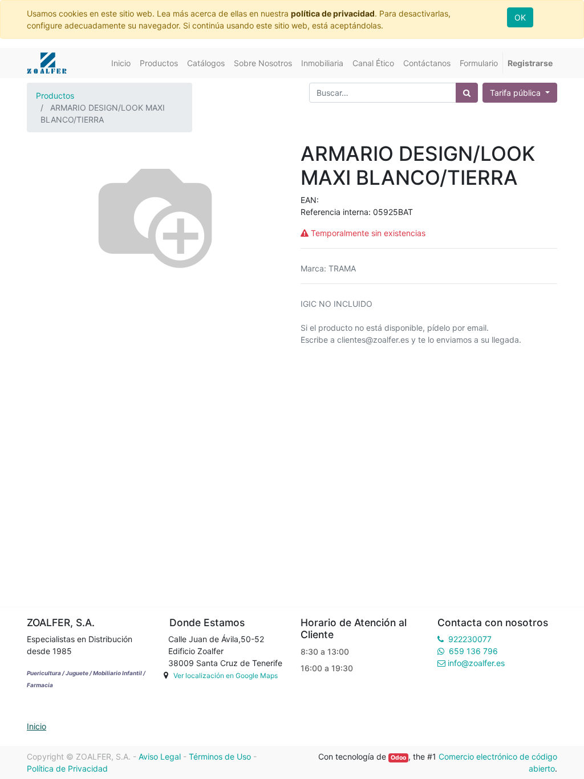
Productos (55, 95)
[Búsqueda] (467, 93)
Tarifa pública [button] (516, 93)
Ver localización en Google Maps (225, 675)
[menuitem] (121, 63)
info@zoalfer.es (476, 663)
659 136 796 (473, 651)
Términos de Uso (220, 756)
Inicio (36, 726)
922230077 (470, 639)
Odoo (398, 757)
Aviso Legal (160, 756)
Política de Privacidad (67, 768)
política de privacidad (333, 13)
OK (520, 17)
